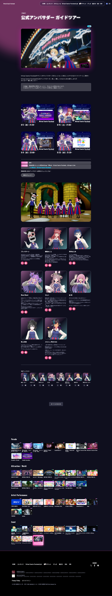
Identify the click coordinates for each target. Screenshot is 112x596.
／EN (109, 4)
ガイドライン (26, 581)
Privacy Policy (16, 581)
